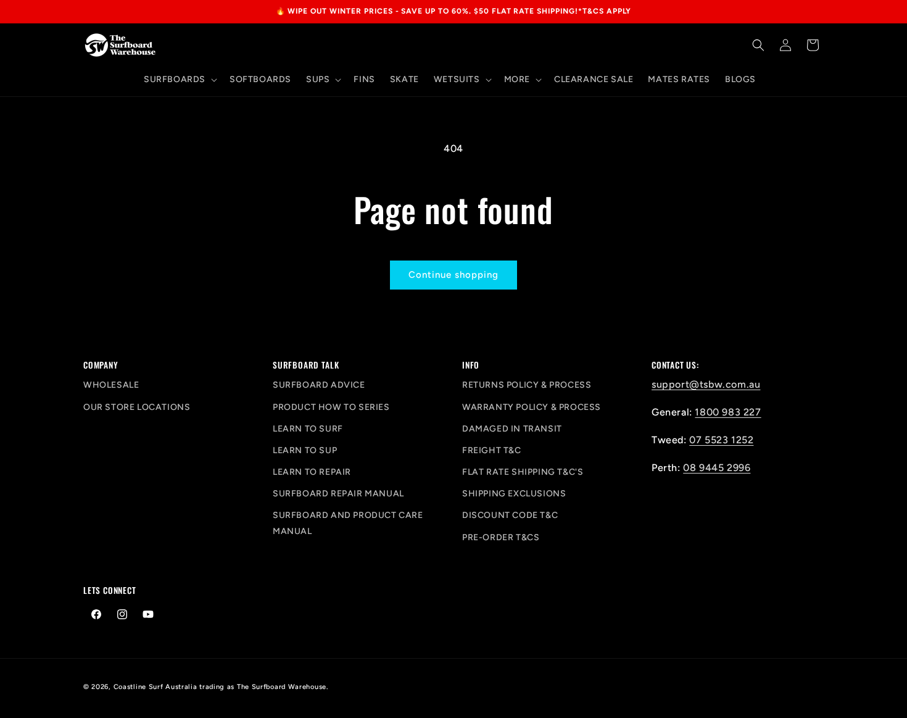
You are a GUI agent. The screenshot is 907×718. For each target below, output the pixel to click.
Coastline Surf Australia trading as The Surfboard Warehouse (220, 687)
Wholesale (111, 385)
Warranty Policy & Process (531, 407)
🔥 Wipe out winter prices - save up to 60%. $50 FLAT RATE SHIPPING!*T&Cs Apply (454, 11)
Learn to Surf (308, 429)
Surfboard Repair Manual (338, 493)
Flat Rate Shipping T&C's (522, 472)
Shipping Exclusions (514, 493)
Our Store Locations (136, 407)
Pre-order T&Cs (500, 537)
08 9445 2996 (716, 468)
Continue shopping (453, 274)
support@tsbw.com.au (706, 384)
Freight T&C (491, 450)
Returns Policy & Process (526, 385)
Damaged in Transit (512, 429)
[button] (179, 79)
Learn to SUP (305, 450)
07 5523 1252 (721, 440)
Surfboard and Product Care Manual (348, 523)
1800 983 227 (728, 412)
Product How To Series (331, 407)
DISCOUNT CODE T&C (510, 515)
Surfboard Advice (319, 385)
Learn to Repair (312, 472)
